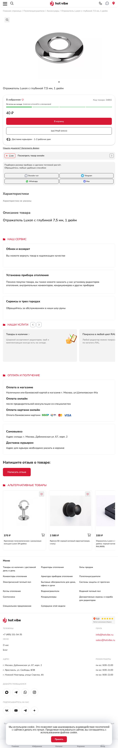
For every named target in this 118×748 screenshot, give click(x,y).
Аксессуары (53, 10)
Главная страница (12, 10)
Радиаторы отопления (52, 567)
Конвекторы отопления (15, 576)
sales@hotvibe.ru (105, 640)
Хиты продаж (86, 567)
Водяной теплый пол (90, 591)
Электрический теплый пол (17, 582)
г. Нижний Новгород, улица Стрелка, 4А (23, 674)
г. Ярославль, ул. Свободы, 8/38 (19, 670)
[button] (33, 324)
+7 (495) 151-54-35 (12, 634)
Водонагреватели (50, 591)
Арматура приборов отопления (57, 576)
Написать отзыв (17, 472)
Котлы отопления (12, 591)
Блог (5, 649)
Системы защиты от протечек (94, 582)
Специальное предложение (17, 605)
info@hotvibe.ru (104, 634)
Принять (59, 739)
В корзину (59, 121)
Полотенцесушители (34, 10)
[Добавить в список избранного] (23, 99)
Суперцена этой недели (53, 605)
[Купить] (43, 535)
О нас (6, 645)
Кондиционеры (49, 596)
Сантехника (9, 596)
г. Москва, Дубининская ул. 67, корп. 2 (22, 665)
